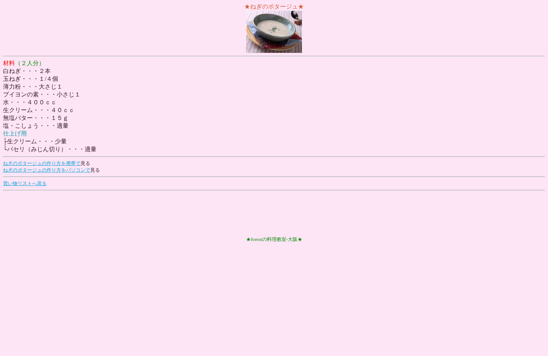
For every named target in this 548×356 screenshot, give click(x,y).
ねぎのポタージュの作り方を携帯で (42, 163)
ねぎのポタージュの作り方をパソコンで (46, 170)
